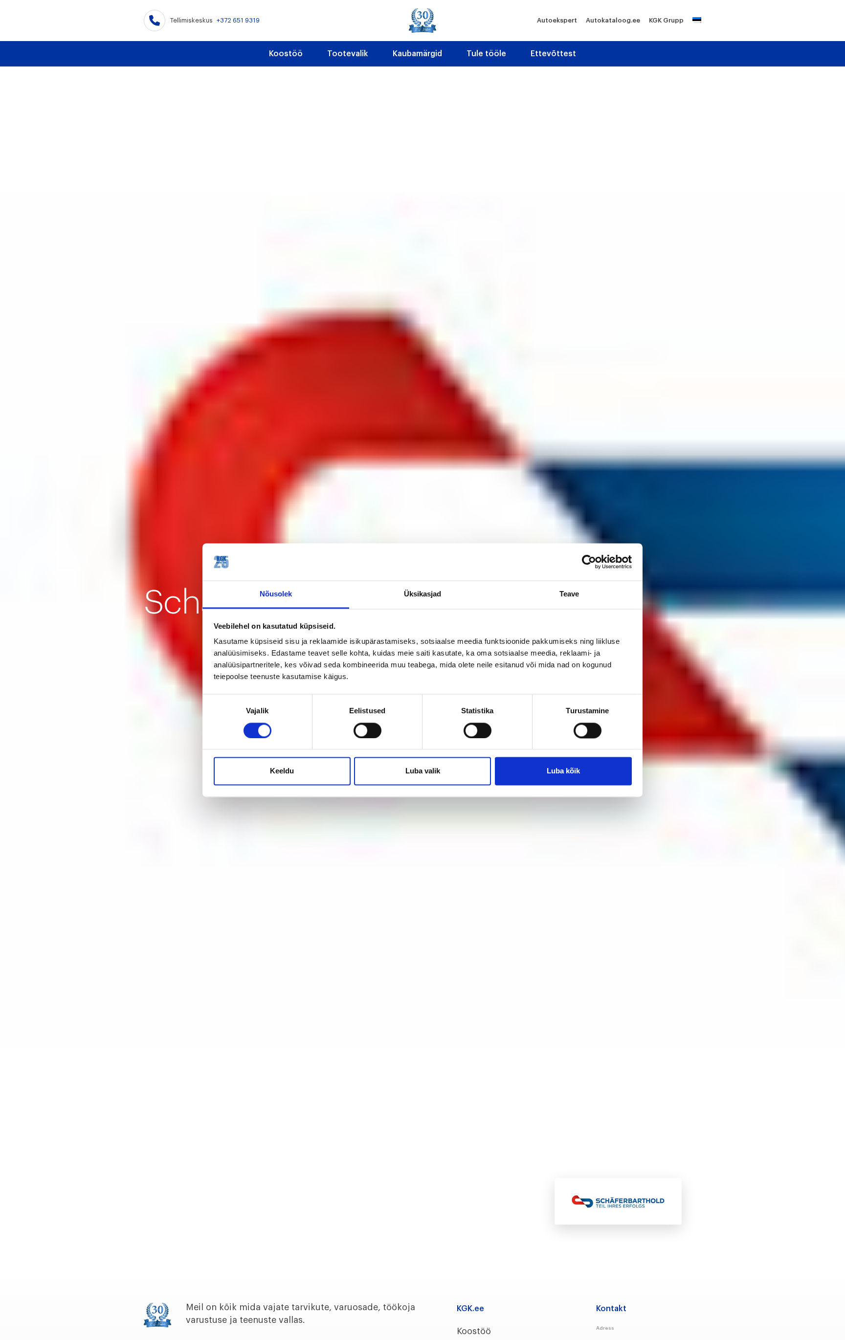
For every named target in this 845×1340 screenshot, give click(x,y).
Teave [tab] (569, 594)
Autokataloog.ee (613, 20)
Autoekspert (557, 20)
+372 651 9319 (238, 20)
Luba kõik (563, 771)
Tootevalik (347, 54)
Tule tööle (486, 54)
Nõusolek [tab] (276, 594)
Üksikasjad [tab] (423, 594)
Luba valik (422, 771)
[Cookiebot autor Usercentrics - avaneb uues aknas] (589, 561)
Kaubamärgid (417, 54)
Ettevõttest (553, 54)
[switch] (367, 730)
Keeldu (282, 771)
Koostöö (286, 54)
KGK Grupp (666, 20)
